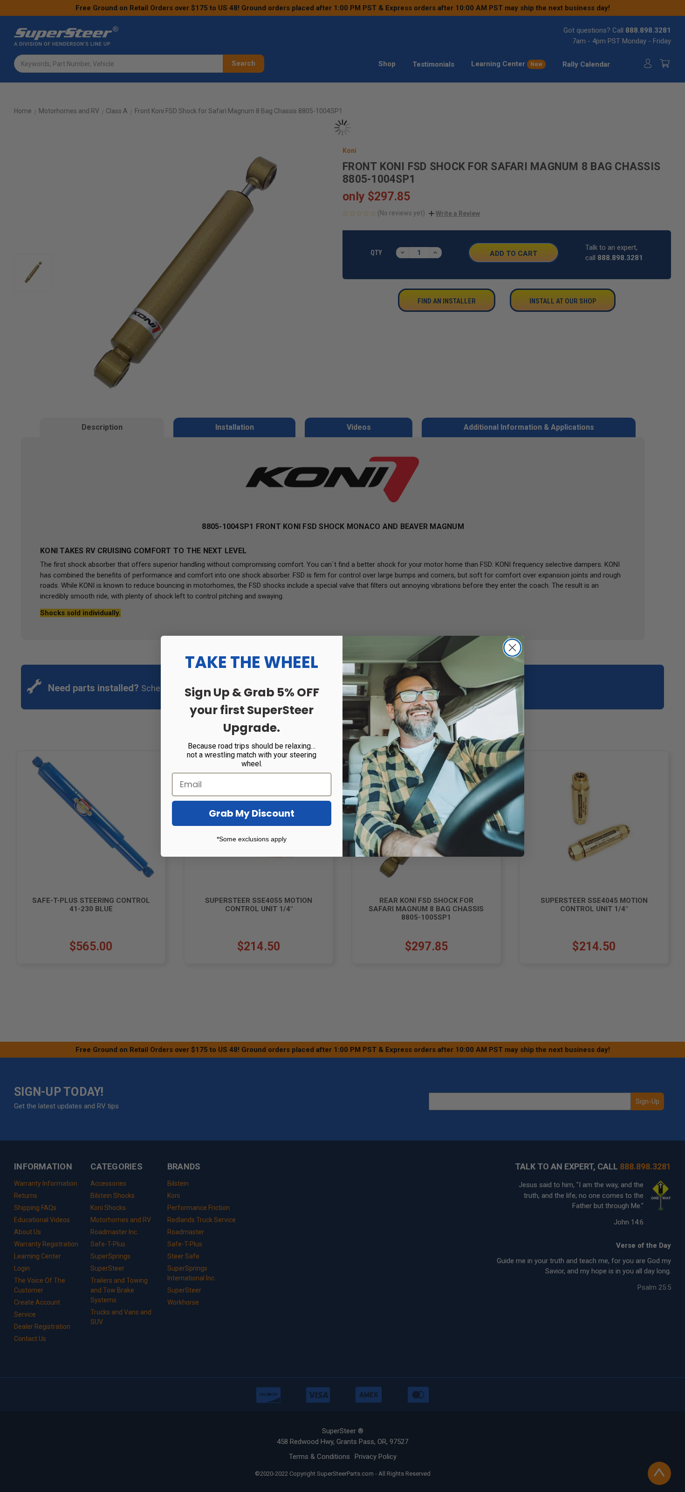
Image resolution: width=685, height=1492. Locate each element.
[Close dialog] (512, 647)
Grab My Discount (252, 813)
